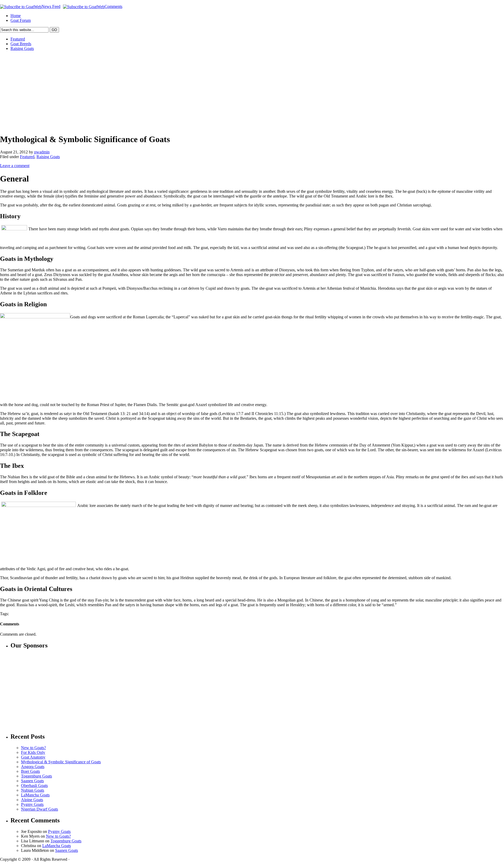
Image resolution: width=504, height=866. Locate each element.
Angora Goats (32, 766)
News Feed (50, 6)
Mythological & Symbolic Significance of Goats (61, 762)
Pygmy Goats (32, 804)
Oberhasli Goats (34, 785)
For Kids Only (33, 752)
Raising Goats (22, 48)
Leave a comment (14, 165)
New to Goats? (33, 747)
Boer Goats (30, 771)
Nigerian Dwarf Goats (39, 809)
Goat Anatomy (33, 757)
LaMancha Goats (35, 795)
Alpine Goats (32, 799)
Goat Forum (20, 20)
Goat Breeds (20, 44)
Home (15, 15)
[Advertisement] (157, 92)
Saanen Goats (32, 781)
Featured (17, 39)
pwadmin (42, 152)
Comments (113, 6)
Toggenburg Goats (36, 776)
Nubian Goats (32, 790)
